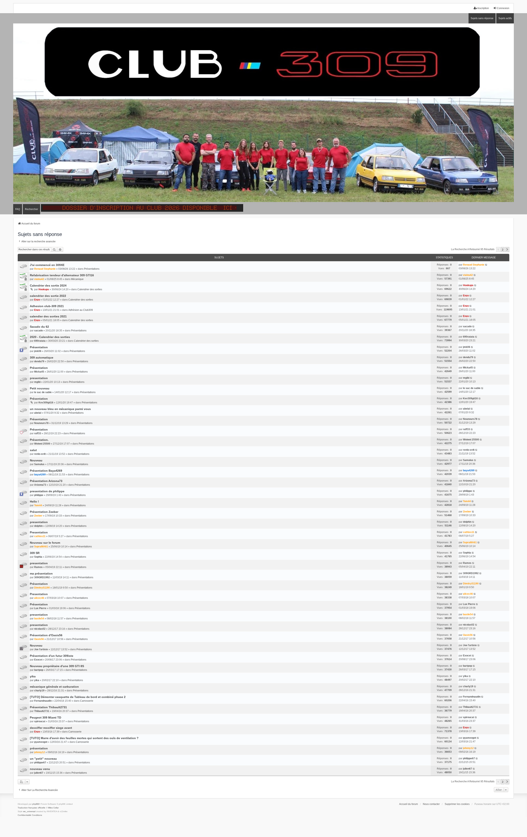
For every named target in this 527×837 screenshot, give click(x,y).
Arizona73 (40, 484)
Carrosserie (86, 700)
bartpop (38, 670)
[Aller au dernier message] (486, 265)
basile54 (39, 618)
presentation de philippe (47, 491)
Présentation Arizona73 (46, 481)
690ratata (39, 340)
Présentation (39, 347)
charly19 (39, 690)
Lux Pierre (40, 608)
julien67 (38, 772)
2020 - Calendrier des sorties (50, 337)
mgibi (37, 382)
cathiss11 (39, 536)
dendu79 (39, 361)
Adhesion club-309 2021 (47, 306)
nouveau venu (40, 769)
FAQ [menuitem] (17, 209)
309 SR (35, 553)
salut (33, 450)
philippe (38, 495)
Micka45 (39, 371)
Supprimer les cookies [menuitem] (457, 804)
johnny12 (39, 752)
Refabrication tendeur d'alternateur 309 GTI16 (62, 275)
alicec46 (39, 598)
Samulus (39, 464)
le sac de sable (43, 392)
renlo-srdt (40, 454)
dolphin (38, 526)
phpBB (35, 804)
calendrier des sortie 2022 (48, 295)
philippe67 (40, 762)
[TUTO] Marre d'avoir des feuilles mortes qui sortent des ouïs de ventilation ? (84, 738)
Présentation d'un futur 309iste (51, 655)
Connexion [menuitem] (503, 8)
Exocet (38, 659)
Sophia (38, 556)
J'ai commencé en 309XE (47, 265)
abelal (37, 412)
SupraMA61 (41, 546)
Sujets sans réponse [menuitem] (482, 18)
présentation (39, 748)
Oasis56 (39, 639)
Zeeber (38, 515)
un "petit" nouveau (43, 758)
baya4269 (40, 474)
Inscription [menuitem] (483, 8)
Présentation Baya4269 (46, 470)
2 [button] (502, 249)
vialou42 (39, 279)
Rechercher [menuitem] (31, 209)
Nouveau (36, 460)
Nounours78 (41, 423)
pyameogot (40, 742)
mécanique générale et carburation (54, 686)
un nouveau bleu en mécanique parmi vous (60, 409)
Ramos (38, 567)
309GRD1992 (42, 577)
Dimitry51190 (42, 587)
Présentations (91, 268)
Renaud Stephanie (45, 268)
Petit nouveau (39, 388)
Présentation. (39, 439)
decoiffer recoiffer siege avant (51, 727)
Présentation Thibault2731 (48, 707)
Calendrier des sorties (89, 289)
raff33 (37, 433)
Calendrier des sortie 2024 (48, 285)
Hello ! (34, 501)
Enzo (37, 299)
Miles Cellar (53, 808)
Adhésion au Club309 (80, 310)
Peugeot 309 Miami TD (45, 717)
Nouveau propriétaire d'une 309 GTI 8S (57, 666)
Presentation (39, 532)
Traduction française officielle (31, 808)
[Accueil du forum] (263, 113)
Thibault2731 (41, 711)
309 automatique (41, 357)
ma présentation (41, 573)
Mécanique (77, 279)
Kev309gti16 (45, 402)
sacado (38, 330)
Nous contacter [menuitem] (431, 804)
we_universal (29, 811)
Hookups (43, 289)
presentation (39, 378)
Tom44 (38, 505)
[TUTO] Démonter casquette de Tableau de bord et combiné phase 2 (78, 697)
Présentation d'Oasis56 (46, 635)
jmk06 (37, 351)
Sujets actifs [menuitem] (505, 18)
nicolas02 (39, 628)
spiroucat (39, 721)
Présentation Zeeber (44, 511)
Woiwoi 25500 (42, 443)
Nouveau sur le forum (45, 542)
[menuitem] (24, 815)
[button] (507, 249)
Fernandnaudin (43, 700)
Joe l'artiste (41, 649)
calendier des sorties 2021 (48, 316)
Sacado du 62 (39, 326)
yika (33, 676)
